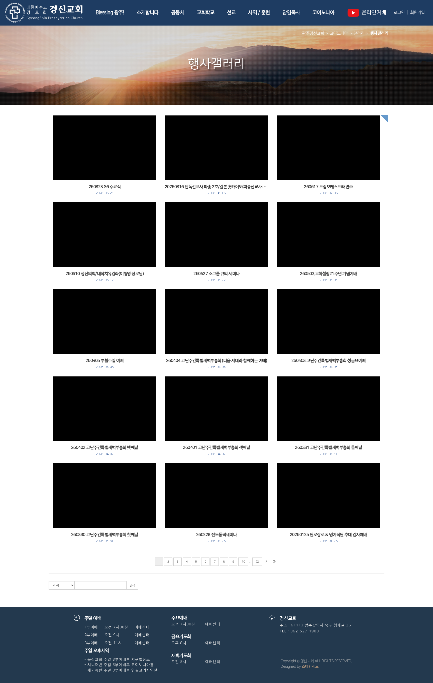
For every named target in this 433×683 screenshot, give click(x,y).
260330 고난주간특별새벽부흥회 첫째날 (104, 537)
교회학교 (205, 12)
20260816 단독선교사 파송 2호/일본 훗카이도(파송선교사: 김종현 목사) (216, 190)
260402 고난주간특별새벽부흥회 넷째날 (104, 450)
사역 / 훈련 (259, 12)
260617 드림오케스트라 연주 (328, 190)
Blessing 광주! (110, 12)
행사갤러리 (379, 33)
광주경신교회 (313, 33)
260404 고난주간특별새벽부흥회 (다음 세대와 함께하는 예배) (216, 363)
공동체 (177, 12)
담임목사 (291, 12)
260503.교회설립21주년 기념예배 (328, 276)
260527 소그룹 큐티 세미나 (216, 276)
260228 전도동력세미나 (216, 537)
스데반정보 (310, 666)
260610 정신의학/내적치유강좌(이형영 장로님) (105, 276)
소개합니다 (148, 12)
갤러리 (359, 33)
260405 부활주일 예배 (105, 363)
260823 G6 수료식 (105, 190)
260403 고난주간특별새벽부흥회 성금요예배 (328, 363)
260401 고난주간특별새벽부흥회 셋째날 (216, 450)
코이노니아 (323, 12)
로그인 (399, 12)
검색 (132, 585)
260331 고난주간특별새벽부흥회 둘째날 (328, 450)
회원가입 (417, 12)
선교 (231, 12)
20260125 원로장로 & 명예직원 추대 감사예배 (328, 537)
